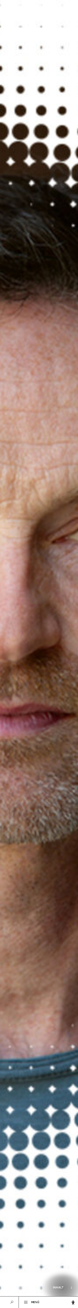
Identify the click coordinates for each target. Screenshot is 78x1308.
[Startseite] (39, 10)
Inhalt (58, 1287)
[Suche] (12, 1302)
